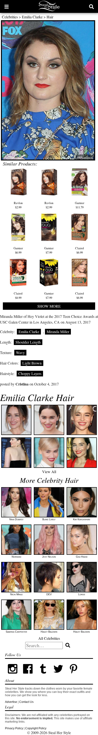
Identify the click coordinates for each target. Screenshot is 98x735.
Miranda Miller (58, 331)
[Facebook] (27, 675)
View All (49, 471)
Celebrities (10, 16)
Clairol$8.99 (18, 295)
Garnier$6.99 (18, 250)
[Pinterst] (73, 675)
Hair (50, 16)
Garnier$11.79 (79, 205)
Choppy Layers (29, 373)
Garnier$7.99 (49, 250)
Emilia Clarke (32, 16)
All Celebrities (49, 638)
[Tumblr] (43, 675)
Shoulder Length (28, 342)
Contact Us (26, 702)
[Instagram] (12, 675)
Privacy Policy (14, 728)
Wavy (20, 352)
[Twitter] (58, 675)
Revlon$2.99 (18, 205)
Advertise (11, 702)
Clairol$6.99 (79, 250)
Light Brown (32, 362)
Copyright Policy (35, 728)
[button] (6, 6)
